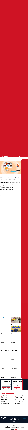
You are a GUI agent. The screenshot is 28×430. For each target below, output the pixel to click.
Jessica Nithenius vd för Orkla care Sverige (5, 405)
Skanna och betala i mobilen (4, 397)
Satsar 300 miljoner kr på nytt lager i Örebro (19, 407)
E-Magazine (17, 388)
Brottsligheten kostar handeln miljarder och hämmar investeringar (5, 377)
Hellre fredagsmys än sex (17, 403)
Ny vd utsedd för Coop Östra (14, 350)
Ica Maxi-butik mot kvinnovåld (4, 395)
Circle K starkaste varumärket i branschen (19, 395)
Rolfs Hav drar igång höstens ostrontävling (4, 350)
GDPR (8, 388)
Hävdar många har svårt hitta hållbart (5, 403)
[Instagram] (4, 419)
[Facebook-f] (3, 419)
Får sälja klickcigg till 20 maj (18, 405)
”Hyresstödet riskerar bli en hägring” (4, 399)
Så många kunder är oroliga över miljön (19, 401)
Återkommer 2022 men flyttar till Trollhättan (19, 399)
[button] (12, 156)
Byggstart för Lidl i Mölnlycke (4, 407)
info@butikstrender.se (24, 418)
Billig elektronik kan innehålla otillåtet (18, 397)
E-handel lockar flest (3, 401)
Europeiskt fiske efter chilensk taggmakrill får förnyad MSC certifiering (16, 377)
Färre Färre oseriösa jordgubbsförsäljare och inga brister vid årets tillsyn (15, 368)
